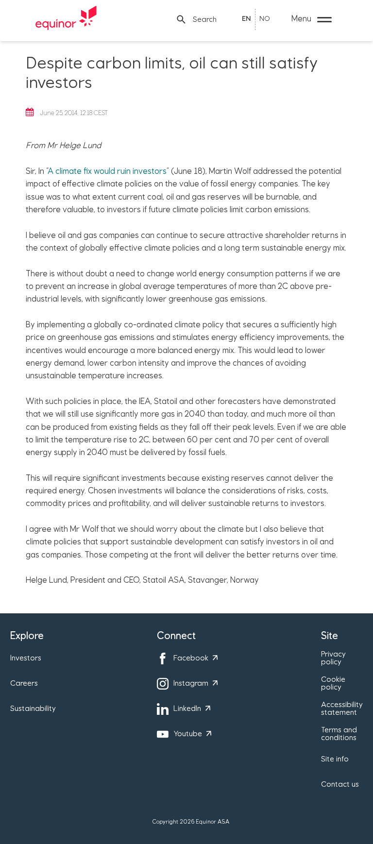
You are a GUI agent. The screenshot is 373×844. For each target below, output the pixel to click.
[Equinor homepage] (66, 19)
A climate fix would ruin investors (107, 171)
